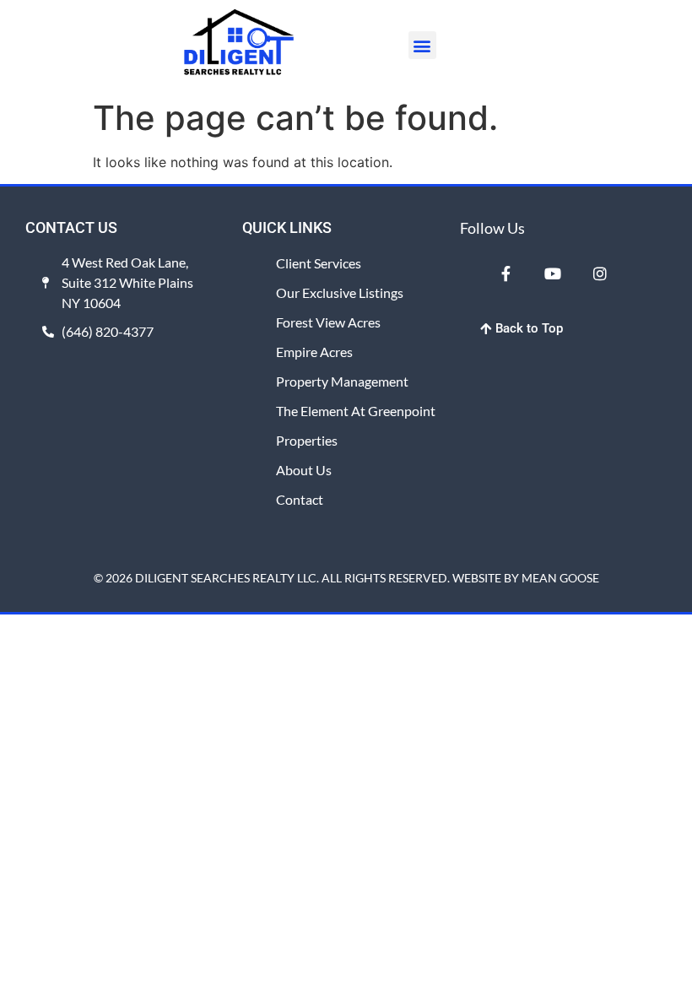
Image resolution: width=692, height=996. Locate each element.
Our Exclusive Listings (339, 292)
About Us (304, 470)
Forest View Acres (328, 322)
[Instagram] (600, 273)
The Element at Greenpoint (355, 411)
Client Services (318, 263)
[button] (422, 45)
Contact (299, 499)
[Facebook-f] (506, 273)
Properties (307, 440)
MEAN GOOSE (560, 578)
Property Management (342, 381)
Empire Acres (314, 352)
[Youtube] (553, 273)
